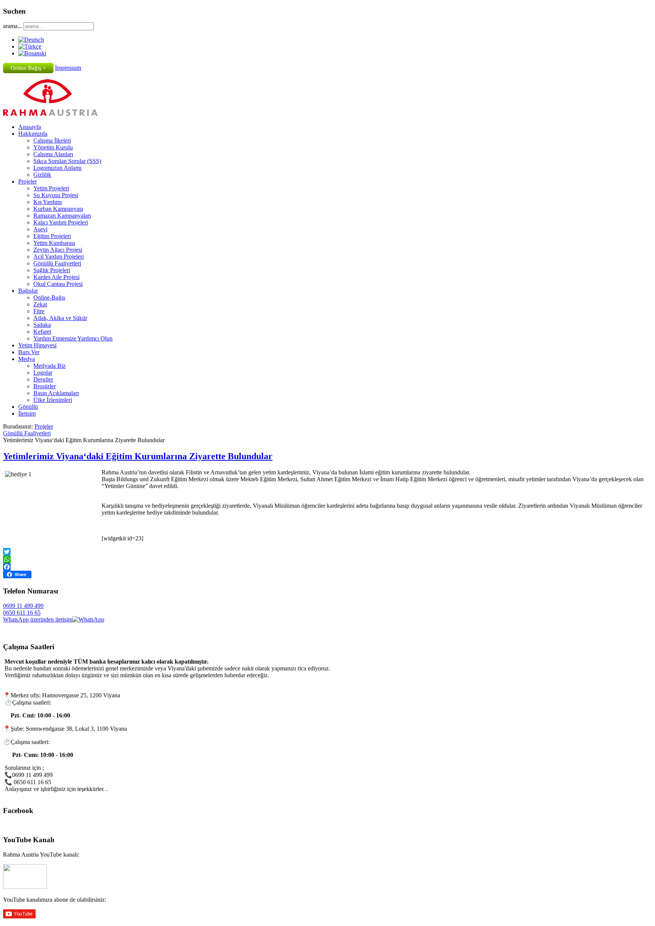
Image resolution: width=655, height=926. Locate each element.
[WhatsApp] (327, 559)
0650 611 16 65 (22, 612)
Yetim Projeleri (51, 188)
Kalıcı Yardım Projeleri (60, 222)
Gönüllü (28, 406)
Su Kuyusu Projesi (55, 195)
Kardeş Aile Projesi (56, 277)
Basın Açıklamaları (56, 393)
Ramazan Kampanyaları (62, 215)
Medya (26, 359)
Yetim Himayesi (37, 345)
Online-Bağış (49, 297)
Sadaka (42, 325)
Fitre (38, 311)
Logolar (42, 372)
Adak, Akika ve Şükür (60, 318)
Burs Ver (28, 352)
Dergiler (43, 379)
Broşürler (44, 386)
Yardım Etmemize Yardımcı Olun (73, 338)
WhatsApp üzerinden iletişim (37, 619)
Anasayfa (29, 127)
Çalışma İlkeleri (52, 140)
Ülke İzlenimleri (52, 400)
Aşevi (40, 229)
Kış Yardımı (47, 202)
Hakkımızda (32, 133)
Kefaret (42, 331)
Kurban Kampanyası (58, 209)
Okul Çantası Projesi (58, 284)
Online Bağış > (28, 68)
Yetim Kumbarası (54, 243)
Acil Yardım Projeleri (58, 256)
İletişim (27, 413)
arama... (12, 26)
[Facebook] (327, 567)
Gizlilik (42, 174)
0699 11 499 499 (23, 606)
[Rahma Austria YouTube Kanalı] (25, 887)
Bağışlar (28, 290)
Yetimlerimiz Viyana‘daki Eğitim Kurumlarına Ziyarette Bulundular (138, 456)
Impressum (68, 67)
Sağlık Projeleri (51, 270)
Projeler (27, 181)
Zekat (40, 304)
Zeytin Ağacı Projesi (57, 249)
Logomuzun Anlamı (57, 168)
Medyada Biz (49, 366)
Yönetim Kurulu (53, 147)
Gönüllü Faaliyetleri (57, 263)
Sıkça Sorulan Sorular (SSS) (67, 161)
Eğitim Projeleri (52, 236)
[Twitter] (327, 552)
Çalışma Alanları (53, 154)
